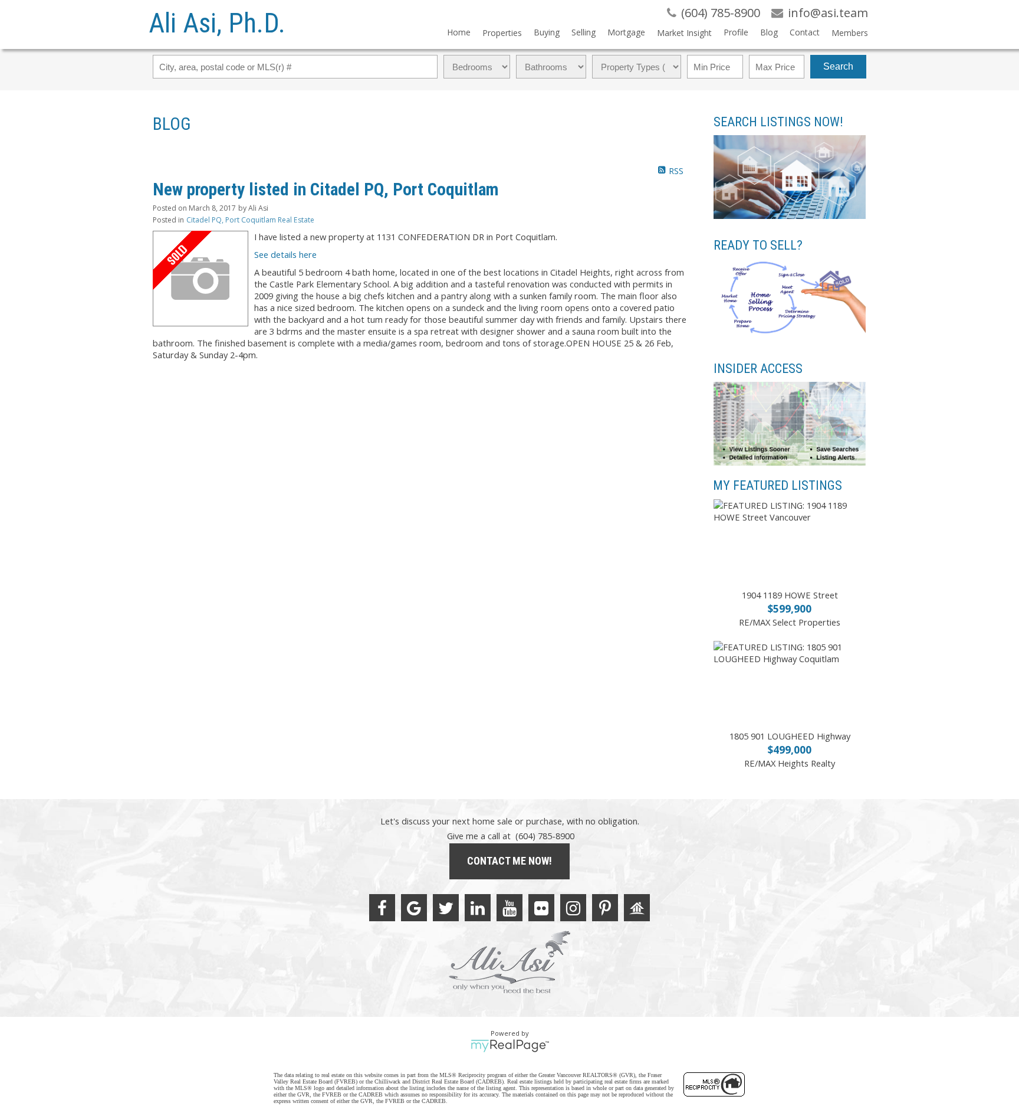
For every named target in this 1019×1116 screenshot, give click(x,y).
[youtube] (509, 907)
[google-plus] (414, 907)
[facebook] (382, 907)
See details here (285, 254)
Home (459, 32)
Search (838, 66)
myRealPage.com (510, 1046)
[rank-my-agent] (637, 907)
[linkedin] (478, 907)
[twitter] (446, 907)
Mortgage (626, 32)
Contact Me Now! (509, 861)
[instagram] (573, 907)
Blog (769, 32)
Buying (547, 32)
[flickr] (541, 907)
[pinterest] (605, 907)
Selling (583, 32)
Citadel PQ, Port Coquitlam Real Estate (250, 220)
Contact (805, 32)
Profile (736, 32)
